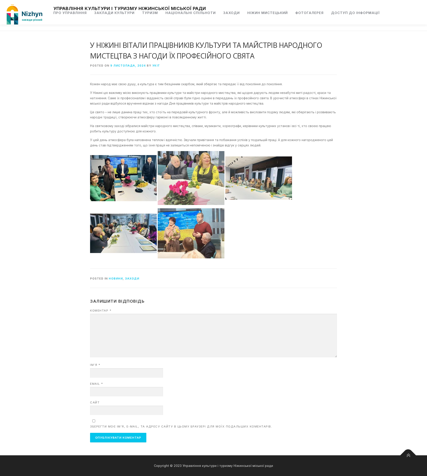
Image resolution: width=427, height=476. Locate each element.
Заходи (231, 13)
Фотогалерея (309, 13)
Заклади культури (114, 13)
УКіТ (156, 65)
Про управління (70, 13)
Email (96, 383)
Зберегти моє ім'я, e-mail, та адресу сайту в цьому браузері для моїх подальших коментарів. (181, 426)
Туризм (150, 13)
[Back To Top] (408, 455)
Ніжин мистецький (267, 13)
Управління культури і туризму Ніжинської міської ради (129, 8)
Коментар (100, 310)
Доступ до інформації (355, 13)
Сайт (95, 402)
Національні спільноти (190, 13)
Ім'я (95, 365)
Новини (116, 278)
